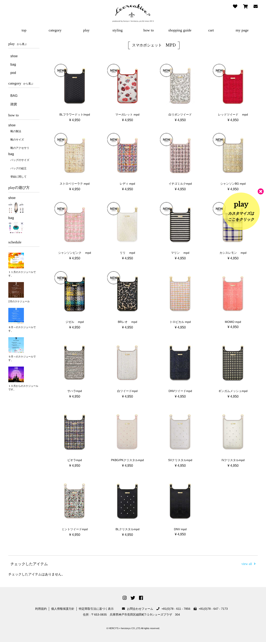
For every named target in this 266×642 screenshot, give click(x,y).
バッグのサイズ (19, 160)
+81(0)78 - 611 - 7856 (175, 608)
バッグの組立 (18, 168)
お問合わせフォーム (140, 608)
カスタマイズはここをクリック (241, 210)
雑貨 (13, 104)
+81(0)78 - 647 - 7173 (213, 608)
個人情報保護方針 (62, 608)
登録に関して (18, 176)
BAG (13, 95)
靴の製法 (15, 131)
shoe (14, 56)
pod (13, 73)
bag (13, 64)
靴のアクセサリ (19, 147)
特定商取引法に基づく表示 (96, 608)
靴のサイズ (17, 139)
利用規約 (41, 608)
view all (246, 564)
